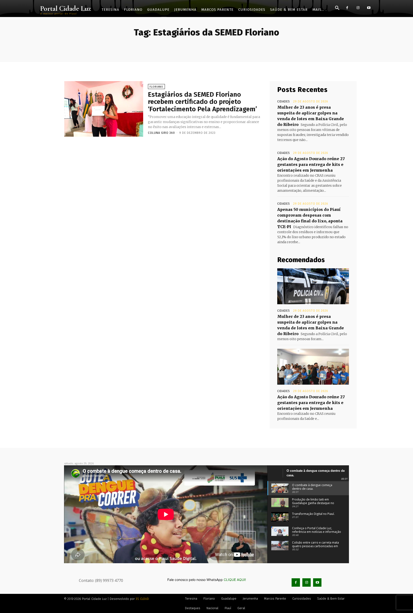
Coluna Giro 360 (161, 133)
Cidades (283, 101)
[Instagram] (358, 8)
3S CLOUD (142, 599)
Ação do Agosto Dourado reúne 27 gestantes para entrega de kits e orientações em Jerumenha (311, 164)
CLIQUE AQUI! (235, 580)
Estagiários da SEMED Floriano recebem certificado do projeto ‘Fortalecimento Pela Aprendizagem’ (202, 101)
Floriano (156, 86)
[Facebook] (347, 8)
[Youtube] (368, 8)
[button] (337, 8)
